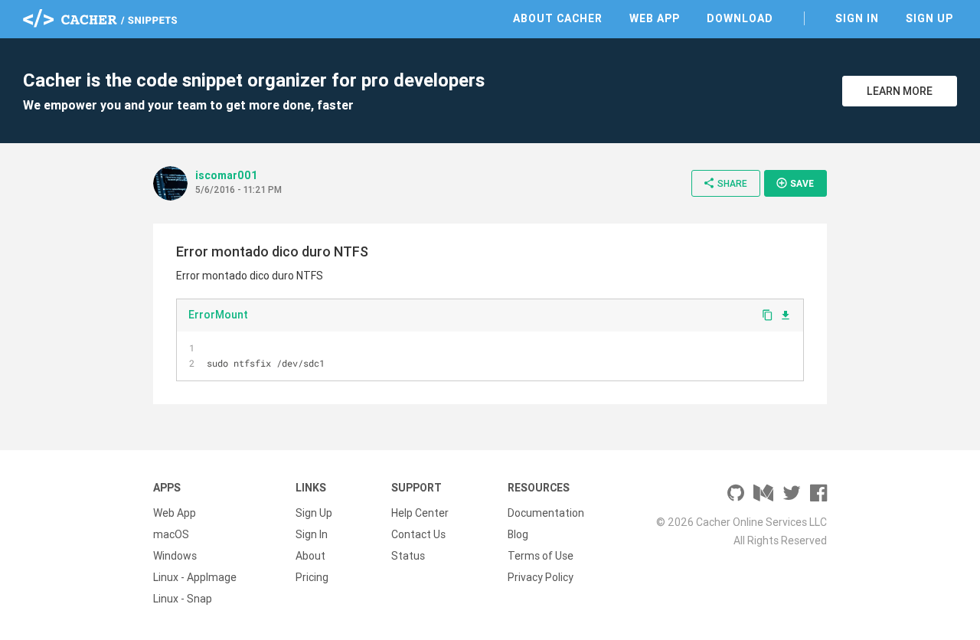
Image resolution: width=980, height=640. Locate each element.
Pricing (312, 577)
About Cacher (558, 18)
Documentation (546, 513)
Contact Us (418, 534)
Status (408, 556)
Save (795, 183)
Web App (654, 18)
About (310, 556)
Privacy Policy (540, 577)
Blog (518, 534)
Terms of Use (540, 556)
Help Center (420, 513)
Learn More (900, 91)
